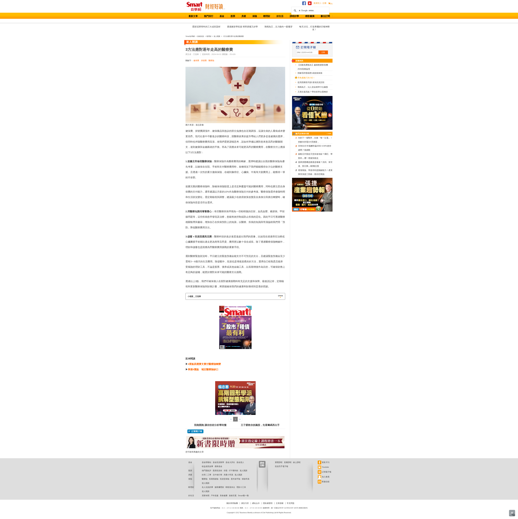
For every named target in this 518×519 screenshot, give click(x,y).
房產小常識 (228, 475)
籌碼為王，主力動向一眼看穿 (278, 27)
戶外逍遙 (214, 495)
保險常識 (245, 479)
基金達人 (240, 462)
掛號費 (204, 60)
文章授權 (279, 503)
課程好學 (294, 16)
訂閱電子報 (326, 472)
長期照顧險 (213, 479)
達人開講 (243, 470)
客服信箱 (325, 482)
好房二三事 (206, 475)
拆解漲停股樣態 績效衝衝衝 (310, 73)
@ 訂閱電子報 (195, 431)
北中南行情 (217, 475)
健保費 (196, 60)
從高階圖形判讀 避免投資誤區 (311, 82)
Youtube (325, 467)
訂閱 (323, 52)
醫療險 (211, 60)
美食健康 (223, 495)
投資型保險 (224, 479)
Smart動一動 (243, 495)
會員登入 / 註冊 (319, 3)
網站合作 (256, 503)
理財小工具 (241, 487)
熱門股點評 (206, 470)
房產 (243, 16)
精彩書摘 (309, 16)
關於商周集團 (232, 503)
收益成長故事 (207, 466)
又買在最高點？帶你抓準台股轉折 (313, 92)
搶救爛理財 (219, 487)
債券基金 (218, 466)
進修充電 (232, 495)
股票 (233, 16)
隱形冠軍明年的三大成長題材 (206, 27)
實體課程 (278, 462)
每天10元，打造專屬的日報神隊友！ (314, 28)
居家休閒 (205, 495)
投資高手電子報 (281, 466)
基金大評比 (230, 462)
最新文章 (193, 16)
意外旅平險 (235, 479)
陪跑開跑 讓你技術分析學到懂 (210, 425)
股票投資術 (217, 470)
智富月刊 (325, 462)
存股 (225, 470)
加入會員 (325, 477)
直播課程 (288, 462)
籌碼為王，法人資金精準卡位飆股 (313, 87)
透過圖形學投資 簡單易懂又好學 (242, 27)
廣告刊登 (245, 503)
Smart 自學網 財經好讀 (215, 6)
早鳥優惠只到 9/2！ (306, 78)
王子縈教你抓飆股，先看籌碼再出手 (260, 425)
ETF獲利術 (233, 470)
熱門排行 (208, 16)
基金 (222, 16)
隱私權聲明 (267, 503)
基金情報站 (206, 462)
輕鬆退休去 (230, 487)
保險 (254, 16)
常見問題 (290, 503)
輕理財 (266, 16)
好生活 (280, 16)
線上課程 (297, 462)
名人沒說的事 (207, 487)
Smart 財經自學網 (196, 6)
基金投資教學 (218, 462)
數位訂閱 (325, 16)
